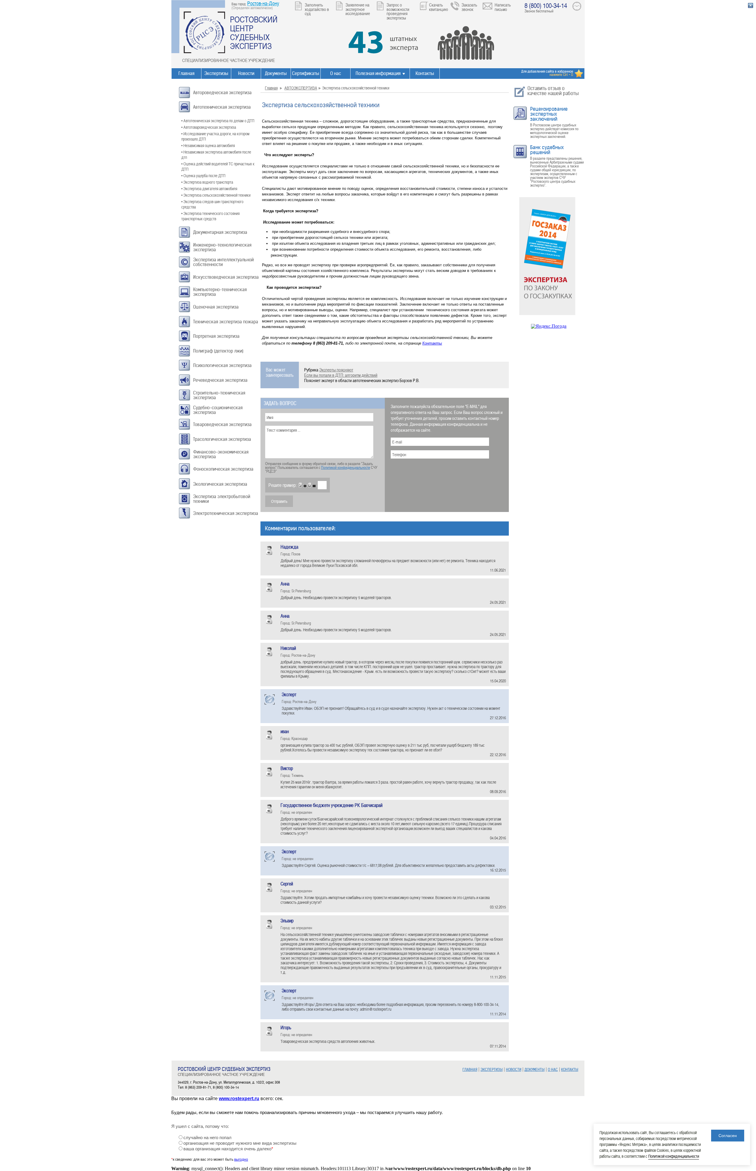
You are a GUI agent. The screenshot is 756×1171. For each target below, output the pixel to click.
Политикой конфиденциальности (345, 467)
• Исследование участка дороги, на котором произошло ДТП (215, 136)
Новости (246, 73)
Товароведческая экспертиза (222, 424)
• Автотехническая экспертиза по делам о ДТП (217, 120)
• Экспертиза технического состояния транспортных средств (210, 216)
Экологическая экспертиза (220, 484)
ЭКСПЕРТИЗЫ (491, 1069)
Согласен (727, 1135)
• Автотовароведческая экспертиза (208, 127)
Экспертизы (216, 73)
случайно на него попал (207, 1137)
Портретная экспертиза (216, 336)
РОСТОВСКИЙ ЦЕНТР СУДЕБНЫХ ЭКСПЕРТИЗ (254, 32)
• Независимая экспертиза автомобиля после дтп (216, 154)
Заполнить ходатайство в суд (317, 9)
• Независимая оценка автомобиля (208, 145)
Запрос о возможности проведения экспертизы (398, 11)
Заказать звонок (469, 7)
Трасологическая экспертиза (222, 439)
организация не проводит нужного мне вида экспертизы (239, 1143)
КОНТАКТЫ (569, 1069)
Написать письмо (503, 7)
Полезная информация (378, 73)
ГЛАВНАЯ (469, 1069)
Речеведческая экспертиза (220, 380)
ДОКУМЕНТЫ (534, 1069)
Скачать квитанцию (438, 7)
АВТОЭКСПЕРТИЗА (300, 88)
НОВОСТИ (513, 1069)
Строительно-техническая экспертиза (219, 395)
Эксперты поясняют (336, 370)
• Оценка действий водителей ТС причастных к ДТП (218, 166)
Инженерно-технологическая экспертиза (222, 247)
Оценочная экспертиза (216, 307)
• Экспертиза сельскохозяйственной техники (215, 195)
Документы (276, 73)
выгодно (241, 1159)
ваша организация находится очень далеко (228, 1148)
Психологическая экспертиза (222, 365)
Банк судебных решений (547, 150)
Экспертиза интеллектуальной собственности (223, 262)
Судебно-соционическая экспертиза (217, 410)
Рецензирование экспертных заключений (549, 114)
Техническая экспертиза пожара (225, 321)
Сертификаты (305, 73)
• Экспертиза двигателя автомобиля (209, 188)
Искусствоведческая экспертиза (226, 277)
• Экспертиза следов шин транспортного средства (212, 204)
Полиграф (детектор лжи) (218, 351)
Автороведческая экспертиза (222, 92)
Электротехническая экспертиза (225, 513)
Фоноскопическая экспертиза (223, 469)
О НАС (553, 1069)
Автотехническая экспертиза (222, 107)
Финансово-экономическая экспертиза (220, 454)
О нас (335, 73)
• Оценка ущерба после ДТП (203, 175)
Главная (186, 73)
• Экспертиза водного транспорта (207, 182)
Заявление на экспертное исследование (358, 9)
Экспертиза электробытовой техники (221, 499)
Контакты (425, 73)
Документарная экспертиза (220, 232)
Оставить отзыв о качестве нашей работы (553, 90)
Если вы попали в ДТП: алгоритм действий (340, 375)
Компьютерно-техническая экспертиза (220, 292)
